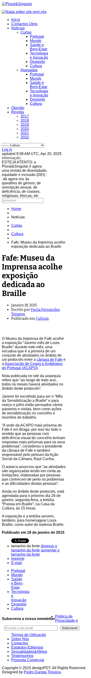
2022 (25, 137)
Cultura (36, 66)
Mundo (35, 41)
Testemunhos (22, 656)
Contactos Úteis (24, 24)
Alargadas (29, 70)
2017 (25, 116)
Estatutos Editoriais (27, 647)
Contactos (19, 643)
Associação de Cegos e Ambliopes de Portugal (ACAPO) (32, 366)
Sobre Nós (20, 639)
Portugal (37, 36)
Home (16, 209)
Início (15, 20)
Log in (7, 149)
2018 (25, 120)
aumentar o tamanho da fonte (35, 552)
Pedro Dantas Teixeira (42, 672)
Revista (17, 112)
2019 (25, 125)
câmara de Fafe (50, 359)
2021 (25, 133)
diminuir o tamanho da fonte (34, 548)
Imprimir (17, 559)
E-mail (16, 563)
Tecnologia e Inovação (39, 55)
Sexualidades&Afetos (29, 652)
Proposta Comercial (27, 660)
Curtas (26, 32)
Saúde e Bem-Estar (38, 47)
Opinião (17, 108)
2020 (25, 129)
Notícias (18, 28)
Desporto (37, 62)
